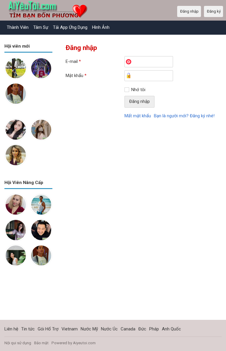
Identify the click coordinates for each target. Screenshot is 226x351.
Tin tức (28, 329)
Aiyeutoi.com (84, 343)
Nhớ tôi (138, 89)
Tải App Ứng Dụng (70, 27)
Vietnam (70, 329)
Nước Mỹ (89, 329)
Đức (142, 329)
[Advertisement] (28, 298)
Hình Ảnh (100, 27)
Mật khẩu (76, 75)
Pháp (154, 329)
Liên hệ (11, 329)
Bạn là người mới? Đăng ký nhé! (184, 115)
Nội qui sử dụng (17, 343)
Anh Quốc (171, 329)
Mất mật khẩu (137, 115)
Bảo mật (41, 343)
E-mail (73, 61)
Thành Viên (18, 27)
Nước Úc (109, 329)
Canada (128, 329)
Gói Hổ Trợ (48, 329)
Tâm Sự (40, 27)
